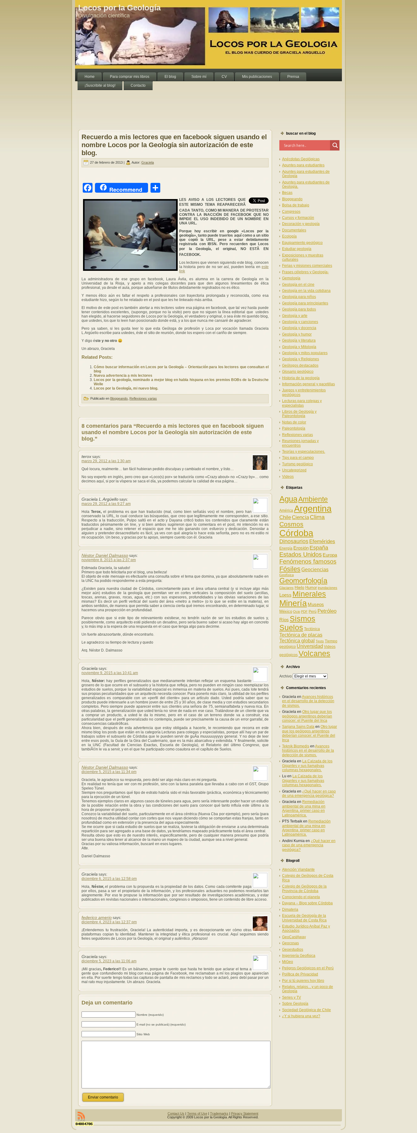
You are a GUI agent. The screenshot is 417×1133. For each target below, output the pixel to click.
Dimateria (290, 909)
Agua (288, 498)
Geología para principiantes (305, 303)
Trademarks (219, 1113)
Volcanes (314, 653)
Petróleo (326, 611)
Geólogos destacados (300, 365)
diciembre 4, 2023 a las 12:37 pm (109, 922)
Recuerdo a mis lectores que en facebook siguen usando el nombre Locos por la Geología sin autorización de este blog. (174, 145)
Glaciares (286, 588)
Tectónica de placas (300, 634)
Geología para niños (299, 297)
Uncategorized (294, 470)
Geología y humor (297, 334)
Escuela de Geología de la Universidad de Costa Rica (304, 917)
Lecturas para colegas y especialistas (302, 403)
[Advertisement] (186, 104)
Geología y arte (294, 316)
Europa (330, 555)
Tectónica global (297, 640)
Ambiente (313, 499)
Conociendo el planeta (301, 897)
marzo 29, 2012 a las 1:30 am (106, 461)
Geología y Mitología (299, 347)
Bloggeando (119, 398)
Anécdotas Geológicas (301, 159)
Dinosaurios (293, 541)
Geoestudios (292, 949)
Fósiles (289, 569)
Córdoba (296, 533)
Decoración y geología (301, 224)
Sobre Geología (295, 1003)
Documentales (294, 230)
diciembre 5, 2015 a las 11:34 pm (109, 772)
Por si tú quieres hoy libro (303, 981)
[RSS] (81, 1116)
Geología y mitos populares (305, 353)
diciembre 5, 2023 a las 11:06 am (109, 961)
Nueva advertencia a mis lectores (123, 375)
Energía (285, 548)
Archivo (285, 676)
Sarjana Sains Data (298, 726)
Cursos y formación (298, 218)
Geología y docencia (299, 328)
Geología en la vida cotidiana (306, 291)
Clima (317, 517)
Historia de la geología (301, 378)
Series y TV (291, 997)
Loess (285, 594)
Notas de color (294, 422)
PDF (304, 611)
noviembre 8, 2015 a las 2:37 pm (109, 560)
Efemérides (322, 541)
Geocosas (290, 943)
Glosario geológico (298, 371)
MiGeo (287, 962)
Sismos (302, 618)
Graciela (147, 162)
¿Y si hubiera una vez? (301, 1016)
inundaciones (327, 588)
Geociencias (314, 569)
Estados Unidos (300, 554)
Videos (288, 476)
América (286, 510)
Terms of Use (197, 1113)
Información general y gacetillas (308, 384)
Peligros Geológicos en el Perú (308, 968)
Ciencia (300, 517)
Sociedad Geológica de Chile (306, 1010)
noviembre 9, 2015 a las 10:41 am (110, 673)
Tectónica (312, 629)
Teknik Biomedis (295, 746)
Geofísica (286, 575)
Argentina (313, 509)
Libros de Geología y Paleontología (299, 413)
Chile (285, 517)
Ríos (284, 619)
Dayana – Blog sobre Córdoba (307, 903)
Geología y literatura (299, 340)
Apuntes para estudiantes (303, 165)
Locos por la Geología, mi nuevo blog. (126, 388)
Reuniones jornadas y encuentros (300, 443)
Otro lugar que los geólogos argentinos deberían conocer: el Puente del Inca (307, 716)
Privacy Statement (244, 1113)
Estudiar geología (296, 249)
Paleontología (293, 428)
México (285, 611)
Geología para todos (299, 309)
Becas (287, 193)
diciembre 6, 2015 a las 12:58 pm (109, 879)
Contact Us (176, 1113)
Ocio (296, 611)
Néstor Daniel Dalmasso (105, 555)
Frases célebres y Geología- (305, 272)
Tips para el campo (298, 458)
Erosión (301, 547)
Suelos (291, 627)
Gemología (291, 278)
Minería (293, 603)
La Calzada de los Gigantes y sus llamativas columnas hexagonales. (307, 765)
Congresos (291, 211)
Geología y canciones (300, 322)
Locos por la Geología (119, 7)
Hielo (299, 587)
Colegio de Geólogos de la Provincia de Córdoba (304, 888)
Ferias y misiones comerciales (307, 265)
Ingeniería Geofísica (298, 955)
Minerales (309, 594)
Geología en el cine (298, 284)
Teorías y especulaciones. (303, 451)
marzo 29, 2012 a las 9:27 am (106, 504)
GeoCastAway (294, 937)
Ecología (289, 236)
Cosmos (291, 524)
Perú (313, 611)
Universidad (310, 646)
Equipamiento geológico (302, 243)
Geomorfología (303, 581)
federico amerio (97, 917)
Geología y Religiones (300, 359)
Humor (311, 587)
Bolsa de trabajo (295, 205)
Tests (320, 641)
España (319, 548)
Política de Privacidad (300, 974)
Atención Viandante (298, 869)
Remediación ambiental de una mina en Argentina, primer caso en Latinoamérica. (303, 808)
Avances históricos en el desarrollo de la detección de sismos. (308, 701)
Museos (316, 604)
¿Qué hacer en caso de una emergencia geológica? (309, 793)
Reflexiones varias (143, 398)
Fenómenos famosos (307, 561)
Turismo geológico (297, 464)
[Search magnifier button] (335, 145)
